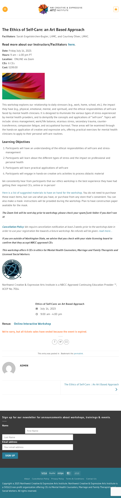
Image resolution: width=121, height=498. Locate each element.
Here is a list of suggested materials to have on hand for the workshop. (42, 192)
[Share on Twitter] (60, 342)
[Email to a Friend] (66, 342)
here (71, 44)
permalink (78, 353)
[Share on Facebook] (54, 342)
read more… (105, 231)
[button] (5, 9)
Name (5, 425)
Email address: (9, 441)
